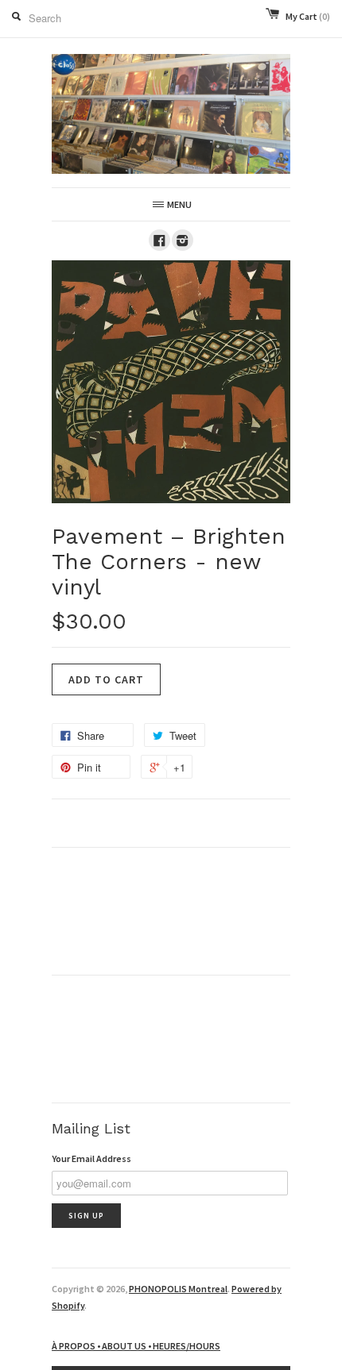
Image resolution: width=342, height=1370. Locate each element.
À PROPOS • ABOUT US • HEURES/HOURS (136, 1346)
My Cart (308, 16)
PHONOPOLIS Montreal (178, 1289)
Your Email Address (91, 1158)
